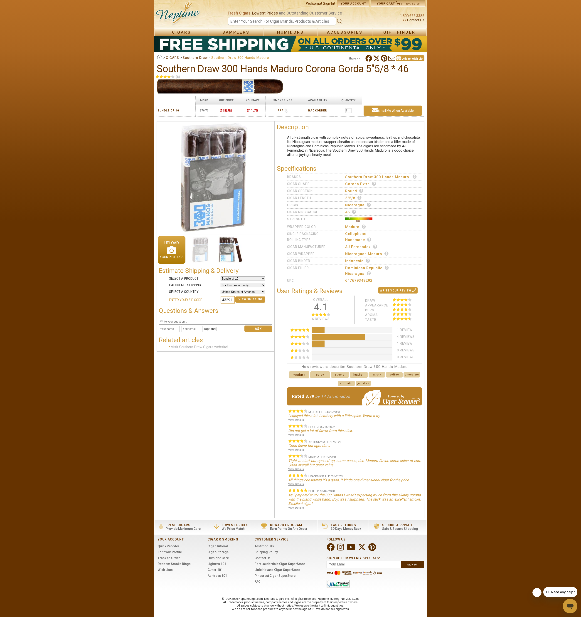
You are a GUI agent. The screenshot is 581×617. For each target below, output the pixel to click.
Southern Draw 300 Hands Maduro (377, 177)
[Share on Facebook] (369, 58)
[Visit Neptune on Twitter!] (362, 549)
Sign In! (329, 3)
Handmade (355, 240)
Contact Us (415, 20)
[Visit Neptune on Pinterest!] (372, 549)
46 (347, 212)
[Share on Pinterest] (384, 58)
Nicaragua (354, 205)
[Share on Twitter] (377, 58)
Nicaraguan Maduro (363, 254)
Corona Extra (357, 184)
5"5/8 (350, 198)
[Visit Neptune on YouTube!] (351, 549)
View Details (296, 420)
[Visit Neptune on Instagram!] (341, 549)
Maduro (352, 227)
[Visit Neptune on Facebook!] (331, 549)
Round (351, 191)
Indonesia (354, 261)
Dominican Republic (363, 268)
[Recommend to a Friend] (392, 58)
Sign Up (412, 564)
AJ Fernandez (358, 247)
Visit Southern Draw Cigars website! (199, 347)
